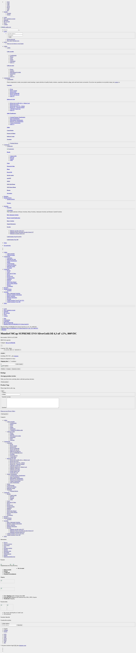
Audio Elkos (13, 457)
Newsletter (6, 552)
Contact (6, 24)
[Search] (19, 30)
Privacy (6, 542)
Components (7, 78)
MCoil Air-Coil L (14, 104)
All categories (7, 245)
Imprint (5, 555)
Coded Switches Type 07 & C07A (15, 300)
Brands (8, 270)
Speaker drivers (7, 197)
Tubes (5, 242)
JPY (8, 10)
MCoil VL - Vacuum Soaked (17, 107)
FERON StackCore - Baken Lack (18, 467)
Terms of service (8, 544)
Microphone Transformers (16, 120)
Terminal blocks (14, 143)
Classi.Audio (13, 156)
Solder (8, 262)
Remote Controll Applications (14, 294)
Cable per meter (11, 255)
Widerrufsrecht (7, 554)
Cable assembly (11, 253)
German (9, 13)
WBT (11, 160)
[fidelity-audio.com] (6, 27)
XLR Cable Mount (11, 282)
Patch (11, 75)
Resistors (6, 196)
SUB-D (9, 280)
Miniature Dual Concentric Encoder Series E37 (22, 232)
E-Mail (3, 394)
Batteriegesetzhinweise (9, 556)
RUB (8, 7)
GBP (8, 4)
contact (116, 82)
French (8, 14)
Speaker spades (11, 277)
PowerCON (10, 276)
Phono (11, 57)
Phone (8, 275)
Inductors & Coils (11, 259)
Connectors (6, 144)
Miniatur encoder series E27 (17, 230)
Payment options (8, 548)
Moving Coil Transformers (16, 121)
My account (7, 21)
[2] (4, 366)
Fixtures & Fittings (11, 265)
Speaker (12, 71)
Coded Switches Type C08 (13, 301)
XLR (11, 58)
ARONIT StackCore (15, 109)
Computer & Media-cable (16, 430)
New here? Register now (13, 40)
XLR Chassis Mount (12, 283)
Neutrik (12, 158)
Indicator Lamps (11, 266)
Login (5, 17)
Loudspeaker (13, 55)
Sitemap (6, 549)
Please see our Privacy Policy (8, 411)
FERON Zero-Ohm (15, 470)
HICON (12, 157)
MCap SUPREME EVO (16, 453)
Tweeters (9, 290)
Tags (5, 546)
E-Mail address (5, 623)
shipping (16, 356)
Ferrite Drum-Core (14, 471)
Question (4, 407)
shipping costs (22, 645)
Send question (4, 414)
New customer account (9, 18)
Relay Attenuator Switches (13, 293)
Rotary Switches (11, 296)
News (5, 23)
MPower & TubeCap (15, 451)
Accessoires (10, 286)
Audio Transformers (12, 260)
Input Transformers (15, 118)
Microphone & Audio (15, 72)
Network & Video (11, 273)
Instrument (12, 61)
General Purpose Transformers (17, 117)
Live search (7, 545)
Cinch (8, 272)
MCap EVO (13, 92)
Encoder (9, 299)
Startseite (6, 20)
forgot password (11, 39)
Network (12, 440)
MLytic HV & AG (14, 95)
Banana (9, 285)
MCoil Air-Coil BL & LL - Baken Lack (20, 103)
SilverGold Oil (13, 455)
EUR (8, 2)
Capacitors (9, 258)
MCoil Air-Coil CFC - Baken (17, 106)
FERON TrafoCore (15, 468)
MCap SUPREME (14, 93)
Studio (11, 59)
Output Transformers (15, 123)
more (12, 62)
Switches (6, 206)
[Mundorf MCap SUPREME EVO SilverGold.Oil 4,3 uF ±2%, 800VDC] (19, 328)
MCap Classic (13, 90)
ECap (11, 89)
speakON (9, 279)
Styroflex (12, 454)
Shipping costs (7, 551)
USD (8, 3)
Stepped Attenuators (12, 297)
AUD (8, 6)
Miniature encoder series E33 (17, 233)
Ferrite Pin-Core (14, 472)
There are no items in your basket (15, 43)
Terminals (9, 268)
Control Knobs (10, 263)
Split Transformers (14, 482)
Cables (5, 46)
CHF (8, 9)
